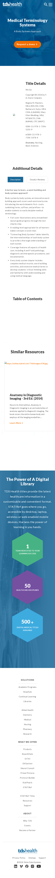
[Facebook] (26, 866)
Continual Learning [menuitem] (27, 696)
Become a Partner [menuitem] (27, 830)
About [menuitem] (27, 813)
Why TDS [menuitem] (27, 821)
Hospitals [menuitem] (27, 692)
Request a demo (26, 44)
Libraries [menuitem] (27, 701)
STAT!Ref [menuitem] (27, 787)
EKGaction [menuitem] (27, 763)
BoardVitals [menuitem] (27, 754)
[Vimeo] (21, 866)
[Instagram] (32, 866)
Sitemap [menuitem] (32, 858)
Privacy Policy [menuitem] (18, 858)
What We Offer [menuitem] (27, 742)
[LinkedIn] (15, 866)
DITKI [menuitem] (27, 759)
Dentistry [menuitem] (27, 715)
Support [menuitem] (27, 805)
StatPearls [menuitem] (27, 782)
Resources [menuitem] (27, 800)
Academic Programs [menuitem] (28, 687)
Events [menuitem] (27, 825)
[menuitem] (27, 707)
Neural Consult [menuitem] (27, 768)
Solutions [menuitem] (27, 680)
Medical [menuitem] (27, 719)
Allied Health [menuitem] (28, 710)
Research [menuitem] (27, 734)
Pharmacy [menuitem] (27, 729)
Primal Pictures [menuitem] (27, 773)
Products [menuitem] (27, 749)
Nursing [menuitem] (27, 724)
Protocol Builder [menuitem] (27, 778)
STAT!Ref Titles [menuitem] (27, 796)
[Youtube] (39, 866)
